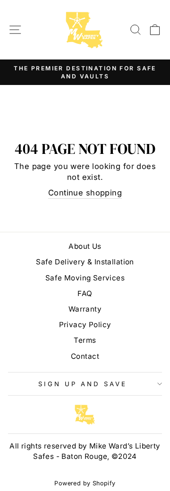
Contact (85, 356)
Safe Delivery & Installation (85, 261)
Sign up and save (82, 384)
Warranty (85, 309)
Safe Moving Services (85, 277)
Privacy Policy (85, 324)
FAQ (84, 293)
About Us (84, 246)
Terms (85, 340)
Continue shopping (85, 192)
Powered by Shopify (84, 483)
